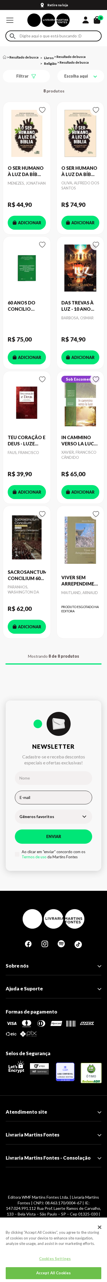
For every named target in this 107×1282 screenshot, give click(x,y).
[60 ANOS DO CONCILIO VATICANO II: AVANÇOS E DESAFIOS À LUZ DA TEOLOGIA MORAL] (27, 268)
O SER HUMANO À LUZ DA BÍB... (26, 171)
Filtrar (22, 76)
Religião (50, 63)
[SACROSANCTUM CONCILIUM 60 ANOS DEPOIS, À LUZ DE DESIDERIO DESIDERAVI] (27, 537)
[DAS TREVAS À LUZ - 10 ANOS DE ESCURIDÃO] (80, 268)
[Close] (99, 1227)
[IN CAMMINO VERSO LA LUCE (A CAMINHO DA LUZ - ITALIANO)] (80, 403)
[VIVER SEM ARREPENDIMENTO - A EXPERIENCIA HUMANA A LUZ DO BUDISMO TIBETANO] (80, 540)
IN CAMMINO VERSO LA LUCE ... (78, 441)
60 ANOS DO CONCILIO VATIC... (21, 306)
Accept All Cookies (53, 1273)
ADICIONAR (29, 222)
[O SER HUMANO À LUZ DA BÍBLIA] (27, 133)
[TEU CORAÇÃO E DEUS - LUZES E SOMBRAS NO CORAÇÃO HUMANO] (27, 403)
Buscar (12, 36)
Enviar (53, 836)
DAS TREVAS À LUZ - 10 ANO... (77, 306)
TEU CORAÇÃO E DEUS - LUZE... (26, 440)
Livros (49, 58)
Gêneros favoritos (36, 816)
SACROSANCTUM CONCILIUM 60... (27, 575)
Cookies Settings (55, 1258)
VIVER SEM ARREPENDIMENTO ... (80, 581)
